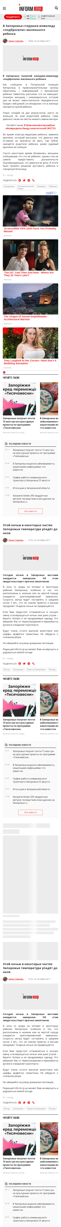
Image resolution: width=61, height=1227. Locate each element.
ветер (7, 669)
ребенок (53, 186)
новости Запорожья (36, 669)
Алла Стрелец (16, 41)
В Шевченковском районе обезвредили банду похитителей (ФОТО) (31, 127)
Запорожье (9, 186)
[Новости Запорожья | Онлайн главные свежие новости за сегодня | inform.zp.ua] (30, 8)
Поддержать (13, 17)
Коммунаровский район (26, 187)
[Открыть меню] (4, 8)
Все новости (30, 511)
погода (52, 669)
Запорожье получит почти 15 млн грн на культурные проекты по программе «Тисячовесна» (19, 423)
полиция (41, 186)
